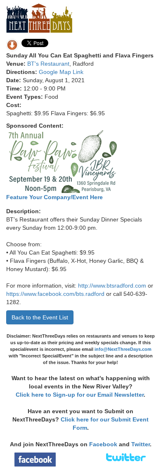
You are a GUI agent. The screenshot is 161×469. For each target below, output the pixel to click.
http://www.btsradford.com (112, 285)
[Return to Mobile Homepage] (39, 17)
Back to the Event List (40, 317)
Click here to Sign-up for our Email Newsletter (80, 394)
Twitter (140, 444)
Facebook (103, 444)
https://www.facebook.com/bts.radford (55, 293)
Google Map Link (61, 72)
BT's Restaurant (48, 63)
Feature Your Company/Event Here (54, 197)
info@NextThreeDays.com (123, 349)
